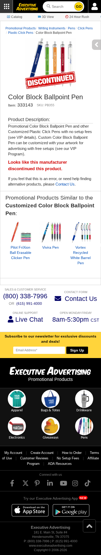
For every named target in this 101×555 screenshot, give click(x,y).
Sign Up (77, 350)
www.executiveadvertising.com (50, 545)
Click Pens (85, 28)
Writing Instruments (51, 28)
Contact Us (65, 184)
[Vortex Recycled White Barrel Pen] (80, 232)
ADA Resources (60, 464)
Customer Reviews (34, 458)
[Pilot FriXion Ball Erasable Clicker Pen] (20, 232)
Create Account (42, 453)
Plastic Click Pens (20, 33)
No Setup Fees (68, 458)
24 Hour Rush (79, 17)
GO (79, 6)
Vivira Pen (50, 247)
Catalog (16, 17)
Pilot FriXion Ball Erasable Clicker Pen (20, 252)
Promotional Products (20, 28)
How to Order (72, 453)
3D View (48, 17)
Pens (71, 28)
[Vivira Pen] (50, 232)
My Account (13, 453)
